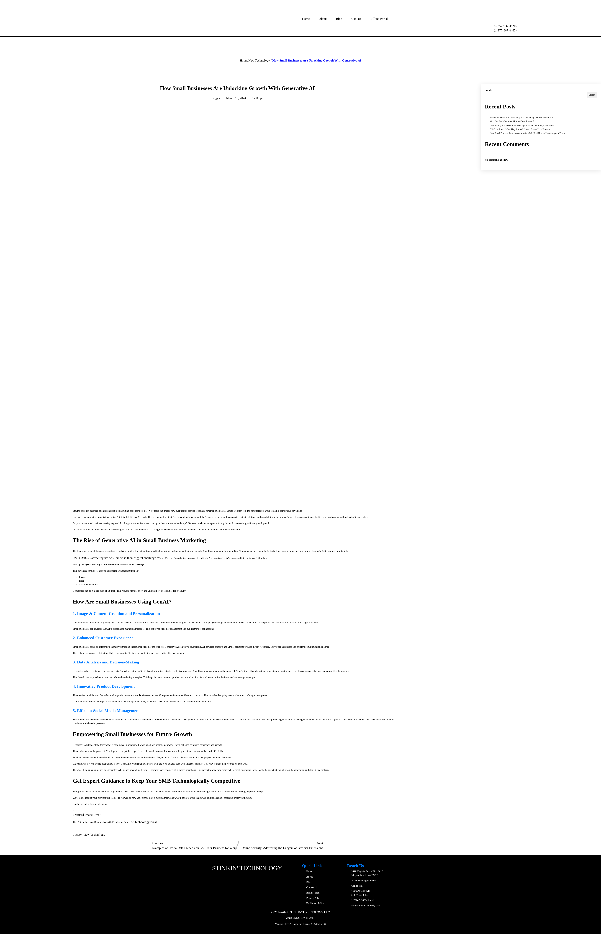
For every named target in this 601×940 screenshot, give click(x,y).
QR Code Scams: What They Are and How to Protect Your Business (520, 129)
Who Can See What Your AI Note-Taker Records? (512, 121)
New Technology (259, 60)
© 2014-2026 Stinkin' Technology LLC (300, 912)
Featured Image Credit (87, 814)
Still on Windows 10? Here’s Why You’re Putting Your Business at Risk (521, 117)
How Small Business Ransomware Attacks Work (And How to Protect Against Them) (527, 133)
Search (488, 90)
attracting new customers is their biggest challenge (123, 558)
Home (243, 60)
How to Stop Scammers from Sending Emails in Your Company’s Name (522, 125)
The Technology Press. (143, 822)
